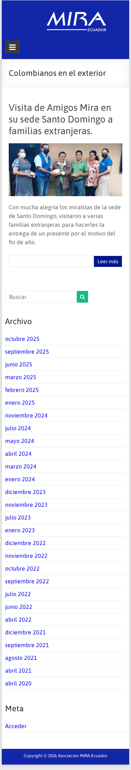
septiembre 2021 (27, 645)
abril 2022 (18, 619)
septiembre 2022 (27, 581)
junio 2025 (18, 364)
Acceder (16, 726)
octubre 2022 (22, 568)
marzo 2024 (20, 466)
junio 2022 (18, 606)
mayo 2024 (19, 441)
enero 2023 (20, 530)
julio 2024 (18, 428)
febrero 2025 (22, 389)
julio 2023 (18, 517)
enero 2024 (20, 479)
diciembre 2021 (25, 632)
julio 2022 (18, 594)
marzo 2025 (20, 377)
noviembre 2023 (26, 504)
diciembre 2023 (25, 492)
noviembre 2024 (26, 415)
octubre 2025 (22, 338)
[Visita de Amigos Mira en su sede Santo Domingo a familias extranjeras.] (65, 147)
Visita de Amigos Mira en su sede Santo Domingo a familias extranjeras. (61, 119)
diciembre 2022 (25, 543)
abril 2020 (18, 683)
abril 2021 (18, 670)
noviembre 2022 (26, 555)
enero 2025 (20, 402)
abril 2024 (18, 453)
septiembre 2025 (27, 351)
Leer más (108, 261)
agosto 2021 (21, 657)
